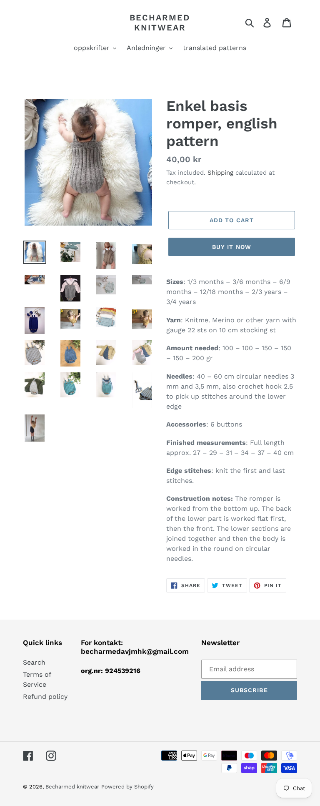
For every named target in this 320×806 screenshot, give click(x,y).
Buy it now (231, 247)
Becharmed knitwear (160, 23)
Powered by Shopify (127, 786)
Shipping (220, 172)
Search (34, 662)
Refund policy (45, 697)
